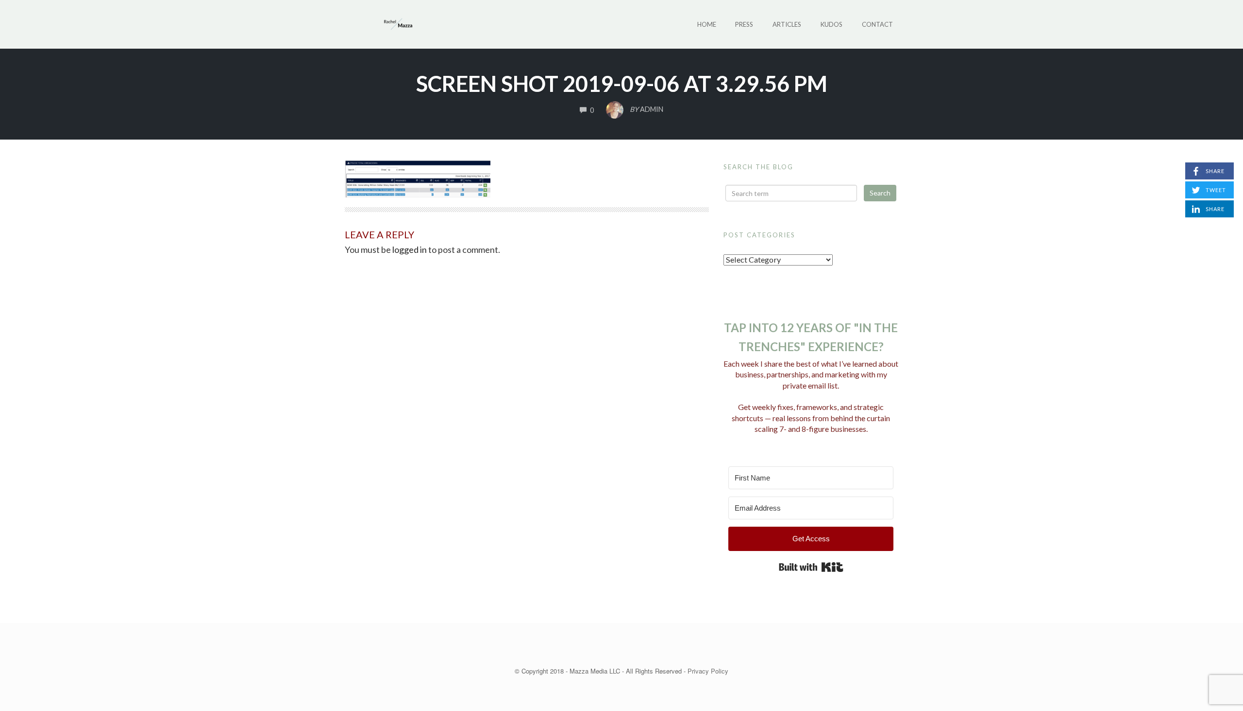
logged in (409, 249)
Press (744, 24)
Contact (877, 24)
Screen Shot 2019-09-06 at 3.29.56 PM (621, 84)
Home (706, 24)
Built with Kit (811, 567)
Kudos (831, 24)
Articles (787, 24)
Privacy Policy (708, 670)
